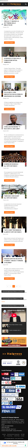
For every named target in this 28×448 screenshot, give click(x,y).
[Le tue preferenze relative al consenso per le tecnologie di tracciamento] (25, 445)
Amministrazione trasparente (13, 434)
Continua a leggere (9, 42)
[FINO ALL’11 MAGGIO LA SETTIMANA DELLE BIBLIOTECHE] (14, 18)
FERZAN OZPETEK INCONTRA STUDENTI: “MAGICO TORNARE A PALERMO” (13, 260)
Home (3, 7)
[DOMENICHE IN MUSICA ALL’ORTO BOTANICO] (14, 159)
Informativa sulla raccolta (9, 446)
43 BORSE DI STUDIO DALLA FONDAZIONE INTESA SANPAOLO (12, 60)
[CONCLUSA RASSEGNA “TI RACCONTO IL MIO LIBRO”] (14, 121)
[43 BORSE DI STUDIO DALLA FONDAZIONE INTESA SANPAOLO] (14, 55)
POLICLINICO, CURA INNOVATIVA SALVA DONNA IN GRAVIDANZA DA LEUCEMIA (13, 94)
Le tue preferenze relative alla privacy (15, 442)
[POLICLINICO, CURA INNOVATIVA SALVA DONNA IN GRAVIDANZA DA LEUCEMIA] (14, 89)
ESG (4, 435)
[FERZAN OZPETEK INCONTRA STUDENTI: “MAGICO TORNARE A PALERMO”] (14, 256)
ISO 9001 (23, 434)
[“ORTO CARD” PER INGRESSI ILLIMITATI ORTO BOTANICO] (14, 225)
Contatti (22, 435)
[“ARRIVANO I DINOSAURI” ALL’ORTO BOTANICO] (14, 191)
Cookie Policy (16, 435)
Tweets (3, 301)
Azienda (4, 434)
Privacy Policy (9, 435)
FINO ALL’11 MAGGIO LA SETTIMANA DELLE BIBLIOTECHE (11, 23)
